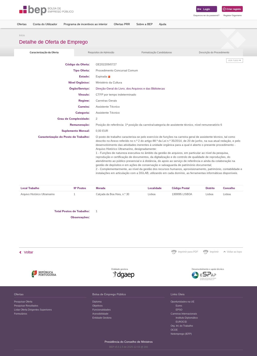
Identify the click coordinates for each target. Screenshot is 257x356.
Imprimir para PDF (188, 251)
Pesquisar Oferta (23, 301)
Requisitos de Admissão (101, 52)
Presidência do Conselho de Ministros (129, 341)
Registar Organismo (232, 15)
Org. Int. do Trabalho (182, 325)
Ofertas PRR (122, 24)
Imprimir (214, 251)
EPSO (179, 309)
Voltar (28, 252)
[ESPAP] (204, 276)
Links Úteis (178, 294)
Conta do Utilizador (45, 24)
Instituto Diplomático (187, 317)
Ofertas (22, 24)
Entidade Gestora (101, 317)
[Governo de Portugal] (44, 274)
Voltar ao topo (234, 251)
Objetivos (97, 305)
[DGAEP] (123, 275)
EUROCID (181, 321)
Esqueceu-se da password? (206, 15)
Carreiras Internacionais (184, 313)
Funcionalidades (101, 309)
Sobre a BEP (144, 24)
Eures (179, 305)
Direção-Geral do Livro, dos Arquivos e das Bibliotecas (130, 88)
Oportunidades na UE (182, 301)
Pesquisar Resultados (26, 305)
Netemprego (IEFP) (181, 333)
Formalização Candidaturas (157, 52)
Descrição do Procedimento (214, 52)
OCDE (174, 329)
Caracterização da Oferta (44, 52)
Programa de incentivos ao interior (85, 24)
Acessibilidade (100, 313)
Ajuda (162, 24)
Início (22, 35)
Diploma (97, 301)
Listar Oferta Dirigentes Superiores (33, 309)
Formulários (20, 313)
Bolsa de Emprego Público (109, 294)
